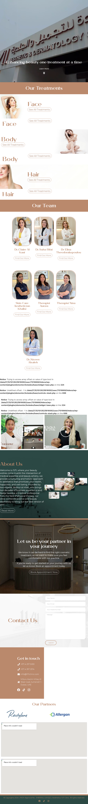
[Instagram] (29, 689)
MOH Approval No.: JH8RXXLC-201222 (35, 798)
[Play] (22, 432)
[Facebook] (18, 689)
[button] (36, 446)
